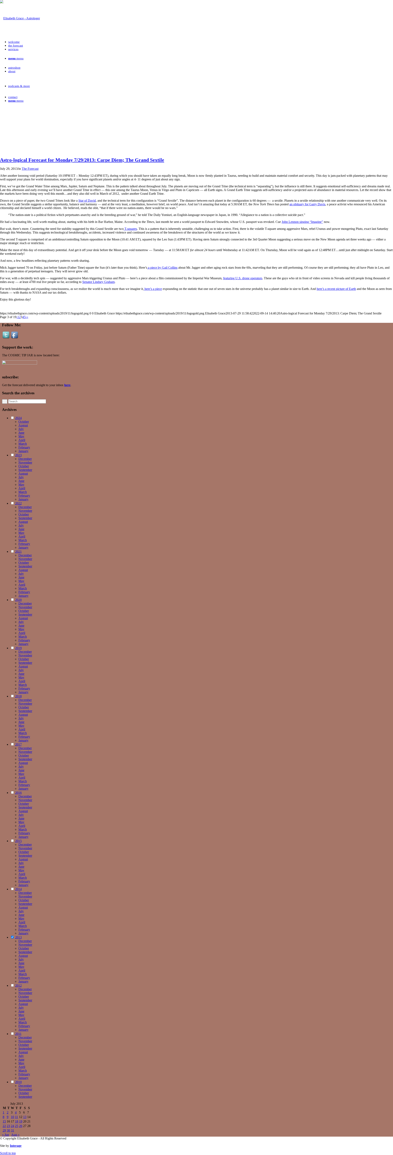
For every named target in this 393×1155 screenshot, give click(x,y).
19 (20, 1121)
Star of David (87, 200)
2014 (18, 889)
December (25, 459)
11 (16, 1117)
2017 (18, 744)
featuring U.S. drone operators (242, 278)
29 (4, 1130)
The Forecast (30, 168)
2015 (18, 841)
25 (16, 1126)
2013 (18, 937)
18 (16, 1121)
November (25, 462)
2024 (18, 418)
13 (24, 1117)
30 (8, 1130)
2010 (18, 1082)
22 (4, 1126)
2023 (18, 455)
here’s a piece (153, 289)
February (24, 447)
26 (20, 1126)
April (21, 440)
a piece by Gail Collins (162, 267)
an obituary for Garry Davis (307, 204)
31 (12, 1130)
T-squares (130, 228)
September (25, 470)
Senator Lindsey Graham (98, 282)
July (21, 429)
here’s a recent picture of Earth (336, 289)
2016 (18, 792)
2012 (18, 985)
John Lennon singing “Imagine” (302, 222)
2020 (18, 600)
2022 (18, 503)
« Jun (5, 1134)
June (21, 432)
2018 (18, 696)
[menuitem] (200, 42)
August (23, 425)
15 (4, 1121)
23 (8, 1126)
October (23, 421)
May (21, 436)
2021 (18, 551)
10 (12, 1117)
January (23, 451)
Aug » (15, 1134)
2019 (18, 648)
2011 (18, 1033)
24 (12, 1126)
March (22, 443)
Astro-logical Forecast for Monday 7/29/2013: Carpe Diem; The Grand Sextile (82, 160)
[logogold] (20, 18)
